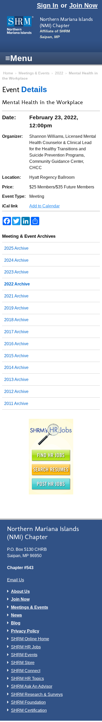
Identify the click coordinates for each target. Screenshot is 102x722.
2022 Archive (17, 284)
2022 (59, 73)
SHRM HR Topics (27, 678)
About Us (20, 591)
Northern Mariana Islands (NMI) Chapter (66, 22)
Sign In (47, 5)
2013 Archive (16, 379)
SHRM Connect (25, 671)
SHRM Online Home (30, 639)
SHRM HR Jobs (26, 647)
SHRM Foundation (28, 702)
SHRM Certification (29, 710)
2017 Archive (16, 332)
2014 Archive (16, 367)
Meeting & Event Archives (28, 236)
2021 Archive (16, 296)
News (16, 615)
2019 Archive (16, 308)
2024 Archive (16, 260)
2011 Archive (16, 403)
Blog (15, 623)
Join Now (83, 5)
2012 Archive (16, 391)
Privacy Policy (25, 631)
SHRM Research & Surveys (37, 694)
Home (8, 73)
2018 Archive (16, 320)
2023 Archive (16, 272)
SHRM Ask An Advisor (31, 686)
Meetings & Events (34, 73)
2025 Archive (16, 248)
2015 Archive (16, 356)
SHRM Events (24, 655)
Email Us (15, 580)
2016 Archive (16, 344)
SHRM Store (23, 662)
